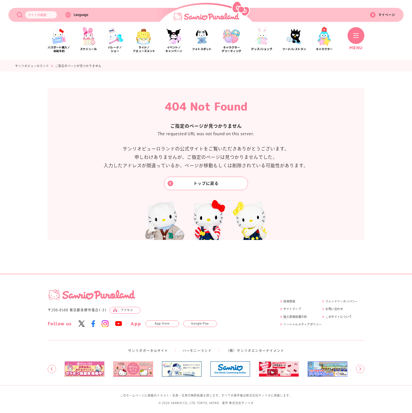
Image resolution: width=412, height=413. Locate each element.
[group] (84, 369)
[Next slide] (360, 369)
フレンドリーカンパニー (341, 301)
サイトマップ (292, 308)
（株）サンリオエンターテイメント (255, 350)
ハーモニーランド (197, 350)
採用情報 (289, 301)
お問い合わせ (334, 308)
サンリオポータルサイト (148, 350)
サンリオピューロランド (32, 65)
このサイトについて (338, 316)
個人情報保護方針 (295, 316)
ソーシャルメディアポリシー (302, 324)
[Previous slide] (52, 369)
